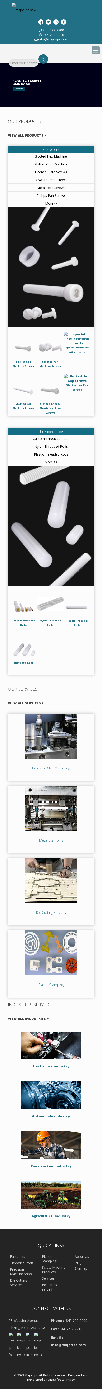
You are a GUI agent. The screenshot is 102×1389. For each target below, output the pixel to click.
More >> (51, 462)
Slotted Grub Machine (51, 164)
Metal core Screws (51, 187)
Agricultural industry (51, 1216)
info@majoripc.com (53, 39)
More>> (51, 203)
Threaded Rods (51, 431)
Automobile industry (51, 1116)
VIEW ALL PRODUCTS (25, 135)
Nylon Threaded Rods (51, 446)
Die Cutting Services (51, 912)
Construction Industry (51, 1166)
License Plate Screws (51, 172)
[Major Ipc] (24, 9)
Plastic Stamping (51, 985)
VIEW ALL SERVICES (24, 703)
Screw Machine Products (53, 1269)
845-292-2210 (53, 34)
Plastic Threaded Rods (51, 454)
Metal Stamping (51, 840)
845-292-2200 (53, 30)
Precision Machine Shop (21, 1271)
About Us (82, 1256)
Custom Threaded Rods (51, 438)
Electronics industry (51, 1066)
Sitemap (81, 1268)
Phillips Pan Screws (51, 195)
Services (48, 1278)
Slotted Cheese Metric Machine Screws (50, 408)
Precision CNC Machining (51, 768)
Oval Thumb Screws (51, 180)
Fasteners (51, 149)
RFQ (78, 1263)
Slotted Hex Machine (51, 156)
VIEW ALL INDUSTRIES (27, 1018)
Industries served (49, 1286)
